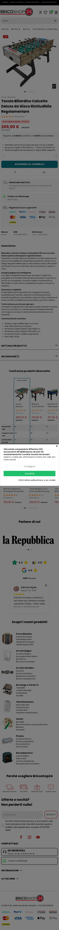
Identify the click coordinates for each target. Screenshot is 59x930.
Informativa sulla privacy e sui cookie (36, 480)
